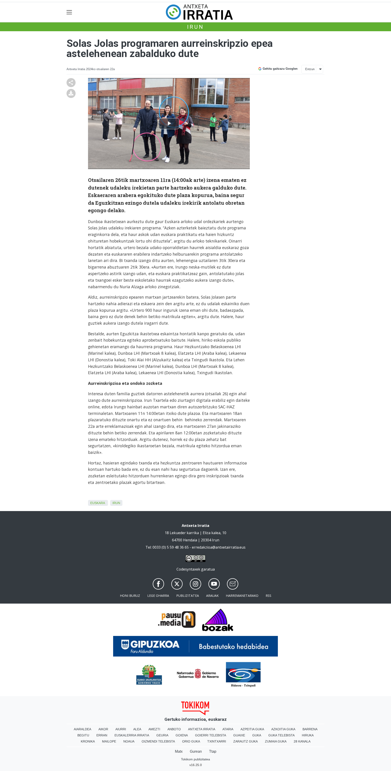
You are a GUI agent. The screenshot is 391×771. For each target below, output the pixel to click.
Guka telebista (281, 735)
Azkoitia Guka (283, 729)
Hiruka (308, 735)
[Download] (71, 92)
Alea (137, 729)
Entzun (310, 69)
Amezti (154, 729)
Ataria (227, 729)
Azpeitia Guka (252, 729)
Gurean (196, 751)
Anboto (174, 729)
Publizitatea (187, 595)
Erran (101, 735)
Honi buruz (130, 595)
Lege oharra (158, 595)
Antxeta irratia (201, 729)
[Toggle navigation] (69, 12)
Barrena (310, 729)
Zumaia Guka (275, 741)
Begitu (83, 735)
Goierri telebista (210, 735)
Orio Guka (191, 741)
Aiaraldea (82, 729)
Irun (195, 27)
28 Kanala (302, 741)
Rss (268, 595)
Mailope (109, 741)
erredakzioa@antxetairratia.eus (219, 547)
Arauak (212, 595)
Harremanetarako (242, 595)
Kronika (88, 741)
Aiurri (120, 729)
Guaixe (239, 735)
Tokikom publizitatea (195, 759)
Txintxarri (216, 741)
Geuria (162, 735)
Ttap (212, 751)
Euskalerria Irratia (131, 735)
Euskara (97, 503)
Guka (256, 735)
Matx (179, 751)
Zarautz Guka (245, 741)
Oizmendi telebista (158, 741)
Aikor (103, 729)
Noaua (128, 741)
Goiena (182, 735)
